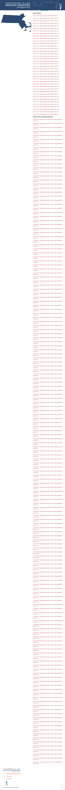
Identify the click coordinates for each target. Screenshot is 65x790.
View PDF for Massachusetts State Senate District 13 (46, 46)
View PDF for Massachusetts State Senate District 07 (46, 31)
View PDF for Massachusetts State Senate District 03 (46, 20)
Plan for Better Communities (36, 4)
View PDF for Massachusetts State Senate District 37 (46, 106)
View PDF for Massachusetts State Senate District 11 (45, 41)
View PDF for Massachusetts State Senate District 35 (46, 101)
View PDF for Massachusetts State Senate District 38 (46, 109)
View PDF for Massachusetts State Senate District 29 (46, 86)
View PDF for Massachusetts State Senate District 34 (46, 99)
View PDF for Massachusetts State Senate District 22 (46, 68)
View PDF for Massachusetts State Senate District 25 (46, 76)
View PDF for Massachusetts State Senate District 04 (46, 23)
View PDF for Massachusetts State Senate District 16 (46, 53)
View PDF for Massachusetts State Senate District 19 (46, 61)
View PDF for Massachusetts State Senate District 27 (46, 81)
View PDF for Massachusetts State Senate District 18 (46, 58)
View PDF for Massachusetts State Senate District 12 (46, 43)
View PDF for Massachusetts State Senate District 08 (46, 33)
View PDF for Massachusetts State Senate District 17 (46, 56)
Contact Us (9, 778)
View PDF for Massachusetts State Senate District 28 (46, 84)
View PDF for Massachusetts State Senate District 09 (46, 36)
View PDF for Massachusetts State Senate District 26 (46, 79)
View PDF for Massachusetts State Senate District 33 (46, 96)
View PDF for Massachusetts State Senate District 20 (46, 63)
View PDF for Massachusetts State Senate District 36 (46, 104)
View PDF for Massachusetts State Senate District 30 (46, 89)
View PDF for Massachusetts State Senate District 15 (46, 51)
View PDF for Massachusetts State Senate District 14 (46, 48)
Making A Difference (49, 2)
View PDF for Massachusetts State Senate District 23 (46, 71)
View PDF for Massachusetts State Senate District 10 (46, 38)
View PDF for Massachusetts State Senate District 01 (46, 15)
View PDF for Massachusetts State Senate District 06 (46, 28)
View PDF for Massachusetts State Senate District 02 (46, 18)
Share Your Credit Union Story (56, 5)
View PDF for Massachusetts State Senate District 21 (46, 66)
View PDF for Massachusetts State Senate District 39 (46, 111)
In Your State (41, 4)
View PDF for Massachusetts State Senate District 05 (46, 25)
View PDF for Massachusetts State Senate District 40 (46, 114)
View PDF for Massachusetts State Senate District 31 (46, 91)
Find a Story (9, 776)
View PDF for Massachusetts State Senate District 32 (46, 94)
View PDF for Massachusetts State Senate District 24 (46, 73)
